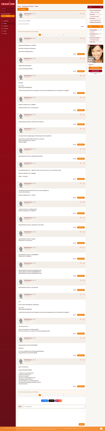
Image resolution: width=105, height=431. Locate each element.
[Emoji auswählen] (83, 411)
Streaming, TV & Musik (27, 6)
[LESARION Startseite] (8, 3)
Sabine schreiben (95, 68)
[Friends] (33, 17)
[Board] (35, 17)
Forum (19, 6)
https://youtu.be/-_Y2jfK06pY (24, 20)
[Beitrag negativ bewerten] (80, 13)
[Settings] (31, 17)
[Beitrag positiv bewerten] (84, 13)
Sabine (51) (91, 64)
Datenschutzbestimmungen (70, 428)
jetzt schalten (95, 70)
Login (7, 16)
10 (63, 34)
